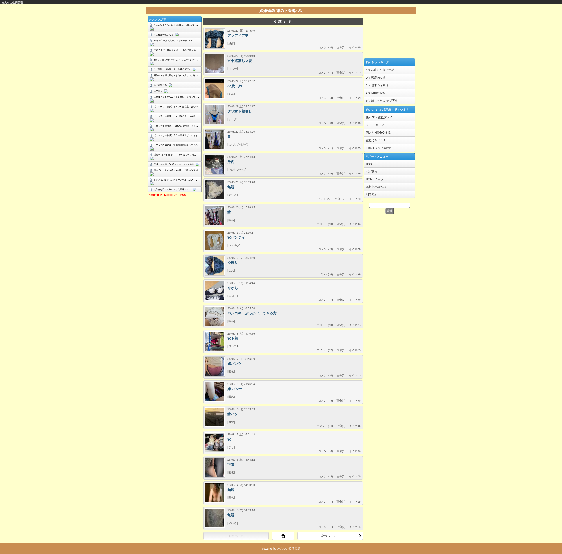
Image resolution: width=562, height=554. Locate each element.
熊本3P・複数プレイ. (379, 117)
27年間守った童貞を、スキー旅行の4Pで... (175, 40)
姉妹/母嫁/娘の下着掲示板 (281, 10)
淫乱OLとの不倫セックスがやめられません (175, 154)
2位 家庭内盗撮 (375, 77)
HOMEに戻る (374, 179)
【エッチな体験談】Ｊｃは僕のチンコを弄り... (177, 116)
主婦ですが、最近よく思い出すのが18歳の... (176, 50)
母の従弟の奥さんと (163, 34)
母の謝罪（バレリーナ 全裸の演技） (172, 69)
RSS (369, 164)
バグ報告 (371, 171)
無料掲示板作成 (376, 187)
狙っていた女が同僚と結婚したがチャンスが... (177, 170)
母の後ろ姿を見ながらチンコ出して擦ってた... (177, 96)
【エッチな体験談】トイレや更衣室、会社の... (177, 106)
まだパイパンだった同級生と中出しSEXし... (176, 179)
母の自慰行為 (160, 84)
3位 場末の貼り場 (377, 85)
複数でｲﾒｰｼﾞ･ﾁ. (376, 140)
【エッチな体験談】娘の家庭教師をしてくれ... (177, 144)
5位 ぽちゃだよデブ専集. (382, 100)
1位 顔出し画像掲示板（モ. (383, 70)
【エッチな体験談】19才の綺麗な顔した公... (176, 125)
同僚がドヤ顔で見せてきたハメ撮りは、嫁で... (177, 75)
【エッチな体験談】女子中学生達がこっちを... (177, 135)
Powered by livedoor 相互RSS (167, 194)
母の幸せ (158, 90)
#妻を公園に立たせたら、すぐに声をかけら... (176, 59)
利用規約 (371, 194)
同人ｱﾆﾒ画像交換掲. (378, 132)
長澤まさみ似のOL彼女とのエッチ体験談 (174, 164)
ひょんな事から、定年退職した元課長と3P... (176, 24)
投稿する (283, 21)
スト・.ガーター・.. (378, 125)
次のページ (328, 536)
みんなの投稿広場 (12, 2)
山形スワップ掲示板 (379, 148)
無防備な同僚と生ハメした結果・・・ (172, 189)
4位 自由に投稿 (375, 93)
